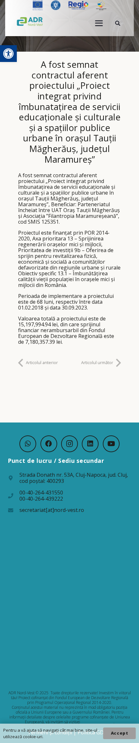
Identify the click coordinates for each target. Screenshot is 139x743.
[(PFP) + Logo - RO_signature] (30, 21)
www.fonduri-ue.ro (97, 722)
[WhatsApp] (27, 443)
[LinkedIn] (90, 443)
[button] (8, 53)
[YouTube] (111, 443)
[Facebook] (48, 443)
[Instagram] (69, 443)
